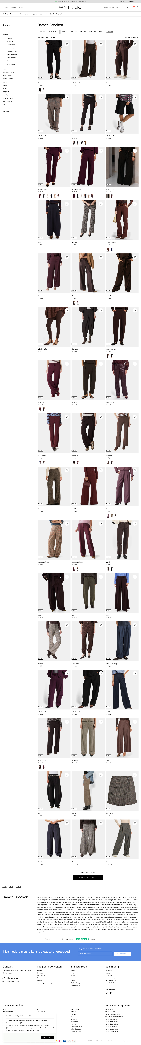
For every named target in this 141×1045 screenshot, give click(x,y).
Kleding (5, 14)
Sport (52, 14)
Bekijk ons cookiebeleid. (14, 1030)
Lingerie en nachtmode (39, 14)
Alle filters (110, 31)
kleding (18, 886)
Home (4, 886)
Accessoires (24, 14)
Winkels (131, 1)
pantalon (47, 900)
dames (11, 886)
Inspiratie (59, 14)
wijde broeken (119, 907)
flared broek (120, 897)
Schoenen (13, 14)
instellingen (33, 1030)
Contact (121, 1)
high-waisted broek (126, 902)
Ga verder (47, 1037)
